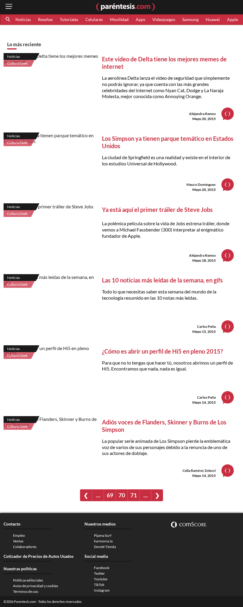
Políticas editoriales (28, 580)
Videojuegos (163, 19)
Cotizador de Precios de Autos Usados (38, 556)
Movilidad (119, 19)
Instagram (102, 590)
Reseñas (45, 19)
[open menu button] (9, 7)
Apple (232, 19)
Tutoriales (69, 19)
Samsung (190, 19)
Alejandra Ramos (202, 113)
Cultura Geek (17, 63)
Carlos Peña (206, 326)
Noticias (23, 19)
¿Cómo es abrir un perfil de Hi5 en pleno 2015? (162, 351)
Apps (140, 19)
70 (122, 495)
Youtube (100, 579)
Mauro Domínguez (201, 184)
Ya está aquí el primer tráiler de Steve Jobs (157, 209)
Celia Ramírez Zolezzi (199, 470)
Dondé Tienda (105, 546)
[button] (8, 19)
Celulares (94, 19)
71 (133, 495)
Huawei (213, 19)
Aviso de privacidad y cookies (35, 586)
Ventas (18, 541)
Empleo (19, 535)
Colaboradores (24, 546)
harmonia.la (103, 541)
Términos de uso (25, 591)
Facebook (101, 568)
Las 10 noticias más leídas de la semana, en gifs (162, 280)
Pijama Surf (102, 535)
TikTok (99, 584)
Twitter (99, 573)
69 (110, 495)
